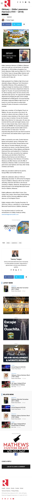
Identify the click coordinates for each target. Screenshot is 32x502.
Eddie (8, 242)
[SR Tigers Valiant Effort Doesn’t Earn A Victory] (6, 384)
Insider (13, 365)
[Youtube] (25, 2)
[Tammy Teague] (3, 20)
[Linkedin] (16, 269)
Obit (20, 242)
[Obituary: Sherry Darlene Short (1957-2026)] (6, 376)
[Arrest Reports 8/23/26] (6, 368)
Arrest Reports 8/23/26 (18, 367)
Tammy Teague (10, 20)
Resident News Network (16, 291)
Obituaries (5, 14)
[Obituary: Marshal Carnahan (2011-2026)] (6, 289)
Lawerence (14, 242)
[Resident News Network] (7, 3)
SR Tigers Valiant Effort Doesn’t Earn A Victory (18, 384)
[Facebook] (17, 2)
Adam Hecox (13, 386)
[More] (24, 24)
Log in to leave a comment (16, 466)
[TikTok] (18, 269)
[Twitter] (23, 2)
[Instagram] (20, 2)
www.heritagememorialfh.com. (10, 214)
